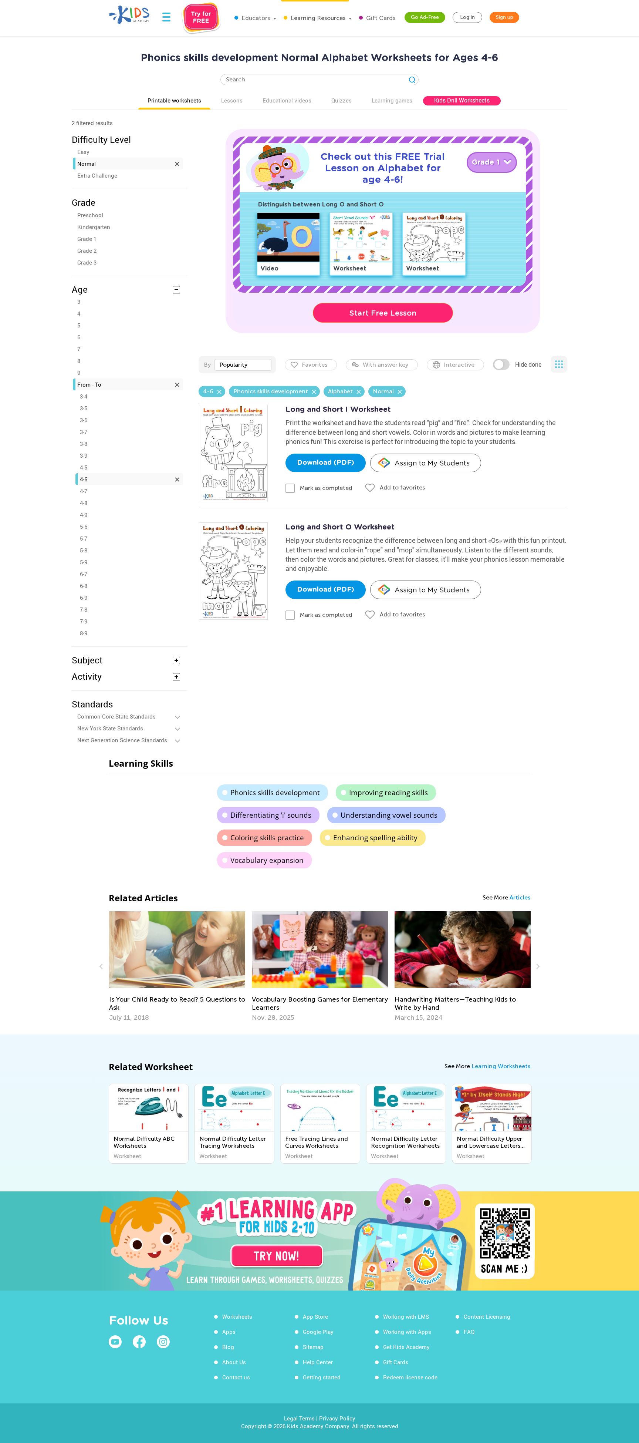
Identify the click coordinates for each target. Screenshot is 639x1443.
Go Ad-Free (425, 17)
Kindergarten (93, 227)
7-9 (83, 621)
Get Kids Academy (406, 1346)
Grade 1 (87, 238)
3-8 (83, 443)
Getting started (322, 1377)
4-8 (83, 503)
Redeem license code (410, 1377)
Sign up (504, 17)
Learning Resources (317, 17)
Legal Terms (299, 1418)
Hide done (528, 364)
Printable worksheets (174, 100)
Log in (467, 17)
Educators (255, 17)
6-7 (83, 574)
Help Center (318, 1362)
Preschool (90, 215)
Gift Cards (380, 17)
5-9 (83, 562)
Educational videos (287, 100)
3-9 (83, 455)
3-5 (83, 408)
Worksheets (237, 1316)
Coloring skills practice (267, 837)
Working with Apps (407, 1331)
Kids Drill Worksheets (462, 100)
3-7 (83, 431)
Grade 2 (87, 250)
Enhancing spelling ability (375, 837)
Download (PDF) (325, 463)
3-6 (83, 420)
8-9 (83, 633)
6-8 (83, 585)
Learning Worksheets (500, 1066)
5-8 (83, 550)
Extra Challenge (97, 175)
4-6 (83, 479)
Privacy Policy (337, 1418)
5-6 (83, 526)
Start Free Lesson (382, 313)
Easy (83, 151)
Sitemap (313, 1346)
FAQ (469, 1331)
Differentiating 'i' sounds (270, 815)
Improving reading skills (388, 792)
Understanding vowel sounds (389, 815)
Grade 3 (87, 262)
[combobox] (242, 365)
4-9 (83, 514)
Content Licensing (487, 1316)
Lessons (232, 100)
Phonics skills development (275, 792)
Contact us (236, 1377)
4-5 (83, 467)
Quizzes (341, 100)
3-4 (83, 396)
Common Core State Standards (116, 716)
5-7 (83, 538)
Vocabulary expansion (267, 860)
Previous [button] (102, 966)
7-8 (83, 609)
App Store (315, 1316)
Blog (228, 1346)
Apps (229, 1331)
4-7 (83, 491)
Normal (86, 163)
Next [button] (537, 966)
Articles (520, 897)
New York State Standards (110, 728)
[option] (177, 966)
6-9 (83, 597)
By (207, 364)
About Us (234, 1362)
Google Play (318, 1331)
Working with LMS (406, 1316)
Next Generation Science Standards (122, 740)
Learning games (392, 100)
